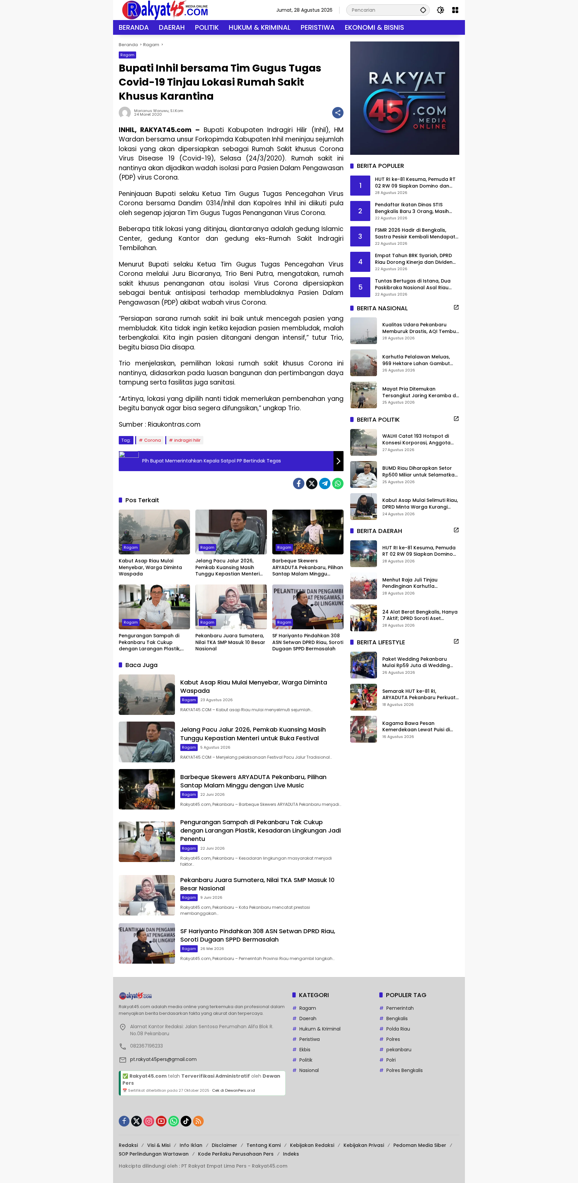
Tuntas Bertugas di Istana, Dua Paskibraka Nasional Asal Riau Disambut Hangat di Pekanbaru (413, 284)
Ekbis (304, 1049)
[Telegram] (324, 483)
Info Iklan (191, 1145)
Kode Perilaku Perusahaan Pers (236, 1154)
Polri (391, 1060)
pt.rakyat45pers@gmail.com (163, 1059)
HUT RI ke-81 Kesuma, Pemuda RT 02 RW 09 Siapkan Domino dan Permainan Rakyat (415, 182)
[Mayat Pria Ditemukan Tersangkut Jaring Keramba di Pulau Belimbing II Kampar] (363, 395)
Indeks (291, 1154)
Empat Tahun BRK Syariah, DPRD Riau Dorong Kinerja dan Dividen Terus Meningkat (414, 258)
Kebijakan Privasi (364, 1145)
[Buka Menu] (455, 10)
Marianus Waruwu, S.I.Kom (158, 111)
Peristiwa (309, 1039)
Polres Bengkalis (404, 1070)
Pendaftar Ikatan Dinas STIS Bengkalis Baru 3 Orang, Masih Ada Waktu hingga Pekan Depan (414, 208)
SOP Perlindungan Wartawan (154, 1154)
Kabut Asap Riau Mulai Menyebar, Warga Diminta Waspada (150, 567)
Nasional (309, 1070)
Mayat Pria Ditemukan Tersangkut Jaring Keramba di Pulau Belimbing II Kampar (419, 392)
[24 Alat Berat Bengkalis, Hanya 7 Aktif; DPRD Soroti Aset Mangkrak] (363, 618)
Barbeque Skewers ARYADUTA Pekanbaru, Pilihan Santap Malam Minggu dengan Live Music (307, 567)
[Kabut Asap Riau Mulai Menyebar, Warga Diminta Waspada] (154, 532)
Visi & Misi (158, 1145)
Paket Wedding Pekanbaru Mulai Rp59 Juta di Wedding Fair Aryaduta (416, 662)
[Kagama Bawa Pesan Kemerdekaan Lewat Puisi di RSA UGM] (363, 729)
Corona (152, 440)
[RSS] (198, 1121)
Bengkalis (397, 1018)
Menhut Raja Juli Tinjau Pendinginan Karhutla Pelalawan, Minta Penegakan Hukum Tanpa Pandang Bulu (417, 582)
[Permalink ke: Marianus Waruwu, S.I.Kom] (126, 113)
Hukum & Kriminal (320, 1029)
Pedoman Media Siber (419, 1145)
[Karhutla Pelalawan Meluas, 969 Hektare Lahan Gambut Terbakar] (363, 362)
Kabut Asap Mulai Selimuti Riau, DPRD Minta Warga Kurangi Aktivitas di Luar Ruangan (420, 503)
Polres (393, 1039)
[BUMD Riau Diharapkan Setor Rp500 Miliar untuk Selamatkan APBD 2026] (363, 474)
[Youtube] (161, 1121)
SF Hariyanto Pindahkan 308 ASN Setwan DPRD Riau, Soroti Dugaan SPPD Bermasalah (307, 642)
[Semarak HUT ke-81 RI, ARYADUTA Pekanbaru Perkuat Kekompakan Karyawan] (363, 697)
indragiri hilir (187, 440)
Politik (305, 1060)
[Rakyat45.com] (165, 9)
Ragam (127, 55)
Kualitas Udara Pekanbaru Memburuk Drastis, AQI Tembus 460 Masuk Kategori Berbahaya (420, 328)
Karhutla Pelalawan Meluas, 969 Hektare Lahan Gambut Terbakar (416, 360)
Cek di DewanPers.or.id (233, 1090)
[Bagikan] (338, 112)
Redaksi (128, 1145)
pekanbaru (398, 1049)
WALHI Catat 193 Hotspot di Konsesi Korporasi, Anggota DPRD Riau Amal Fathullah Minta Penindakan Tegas (420, 439)
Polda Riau (398, 1029)
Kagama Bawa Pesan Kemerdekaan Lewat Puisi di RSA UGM (416, 726)
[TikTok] (186, 1121)
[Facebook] (298, 483)
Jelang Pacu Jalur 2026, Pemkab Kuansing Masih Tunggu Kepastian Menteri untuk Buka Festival (227, 567)
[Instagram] (148, 1121)
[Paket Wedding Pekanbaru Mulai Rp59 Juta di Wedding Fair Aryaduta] (363, 665)
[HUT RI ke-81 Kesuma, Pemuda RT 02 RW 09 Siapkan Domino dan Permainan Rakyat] (363, 553)
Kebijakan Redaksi (312, 1145)
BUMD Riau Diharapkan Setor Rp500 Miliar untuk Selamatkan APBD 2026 (420, 471)
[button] (423, 9)
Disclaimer (224, 1145)
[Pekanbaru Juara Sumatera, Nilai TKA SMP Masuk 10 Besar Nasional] (231, 606)
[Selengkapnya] (456, 307)
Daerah (307, 1018)
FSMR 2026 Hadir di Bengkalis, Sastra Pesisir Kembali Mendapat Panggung (415, 233)
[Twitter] (311, 483)
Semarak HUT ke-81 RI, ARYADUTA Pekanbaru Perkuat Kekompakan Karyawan (419, 694)
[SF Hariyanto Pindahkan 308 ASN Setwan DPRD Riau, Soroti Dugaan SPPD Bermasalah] (308, 606)
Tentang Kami (264, 1145)
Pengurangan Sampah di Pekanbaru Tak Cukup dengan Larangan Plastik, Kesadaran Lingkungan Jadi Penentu (153, 642)
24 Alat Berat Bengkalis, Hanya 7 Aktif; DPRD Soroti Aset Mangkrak (420, 615)
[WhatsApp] (338, 483)
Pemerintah (400, 1008)
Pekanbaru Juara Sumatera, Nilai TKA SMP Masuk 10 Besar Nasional (230, 642)
